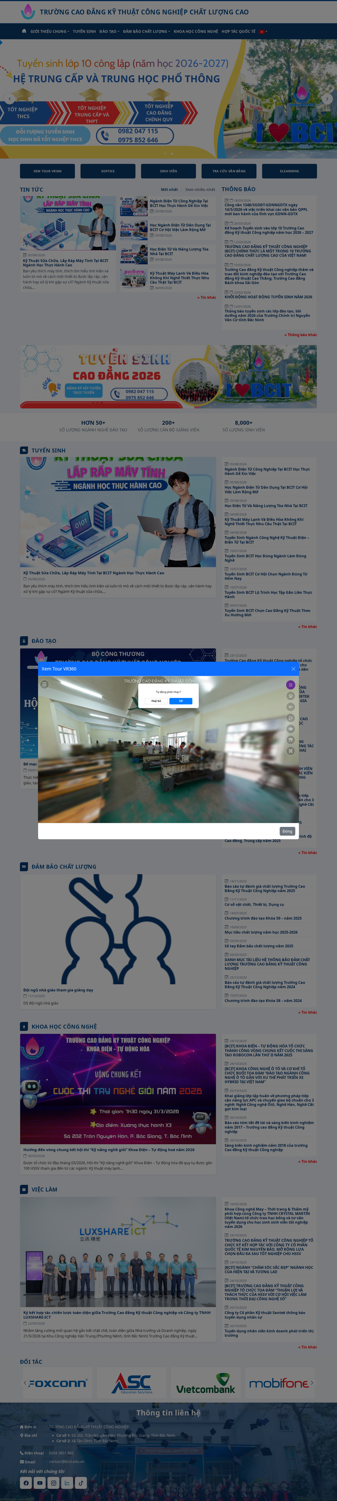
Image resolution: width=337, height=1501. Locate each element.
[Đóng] (293, 668)
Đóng (287, 831)
